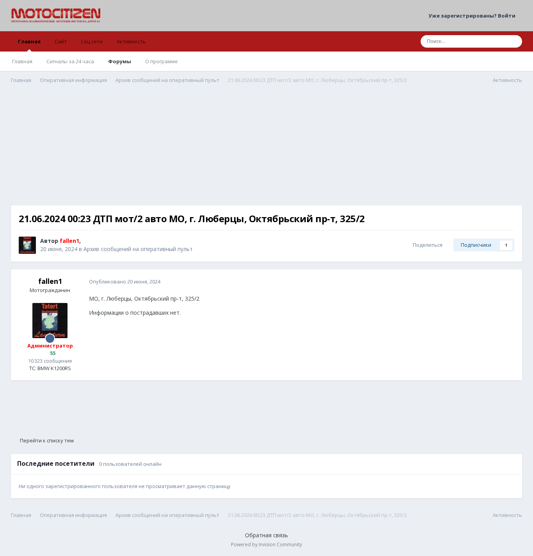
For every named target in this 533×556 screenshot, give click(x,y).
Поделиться (426, 244)
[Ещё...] (508, 282)
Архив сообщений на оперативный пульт (138, 249)
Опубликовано (124, 281)
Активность (131, 41)
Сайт (61, 41)
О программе (161, 61)
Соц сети (92, 41)
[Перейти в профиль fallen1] (27, 245)
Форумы (119, 61)
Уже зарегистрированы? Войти (473, 15)
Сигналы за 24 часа (70, 61)
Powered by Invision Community (266, 544)
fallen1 (50, 281)
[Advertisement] (266, 150)
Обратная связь (266, 535)
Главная (29, 41)
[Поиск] (514, 41)
